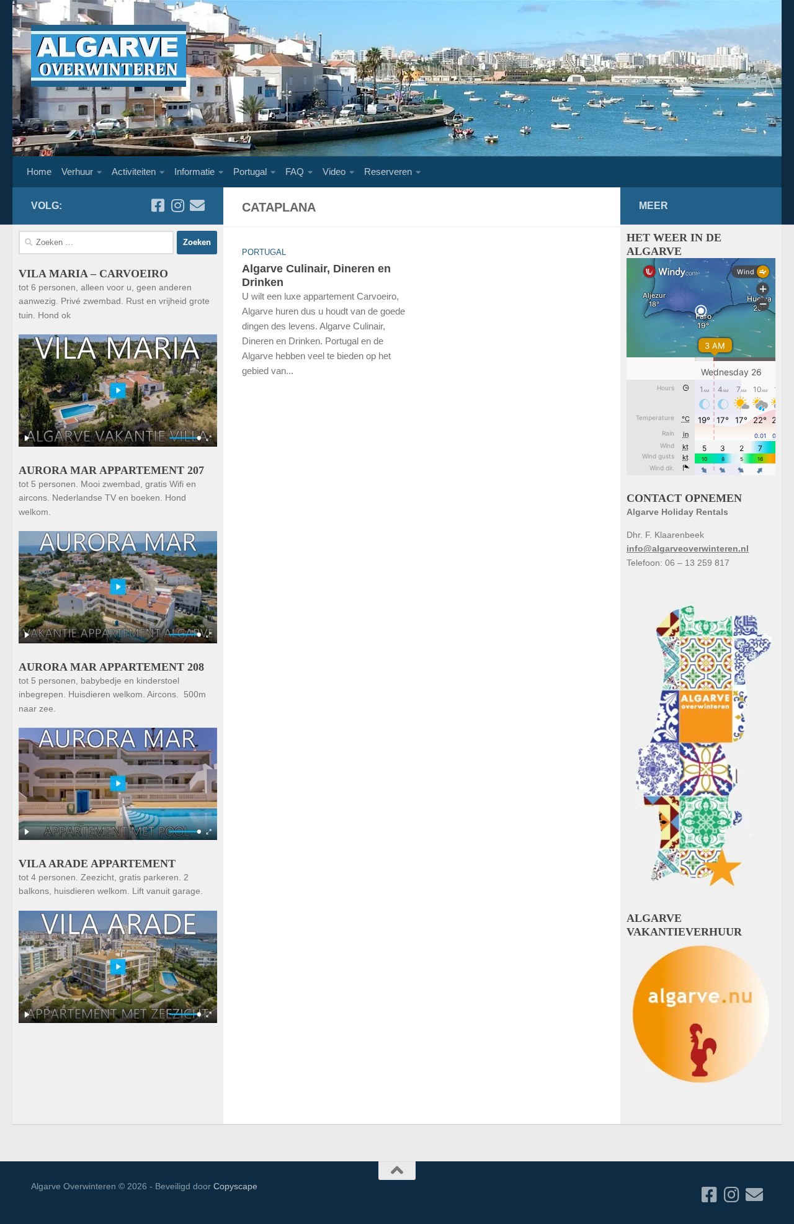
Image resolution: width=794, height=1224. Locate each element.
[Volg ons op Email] (197, 205)
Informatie (194, 171)
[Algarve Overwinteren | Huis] (108, 56)
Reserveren (388, 171)
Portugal (250, 171)
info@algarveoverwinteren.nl (688, 548)
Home (39, 171)
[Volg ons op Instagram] (177, 205)
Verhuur (77, 171)
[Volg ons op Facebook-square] (157, 205)
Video (334, 171)
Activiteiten (134, 171)
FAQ (294, 171)
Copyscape (235, 1186)
